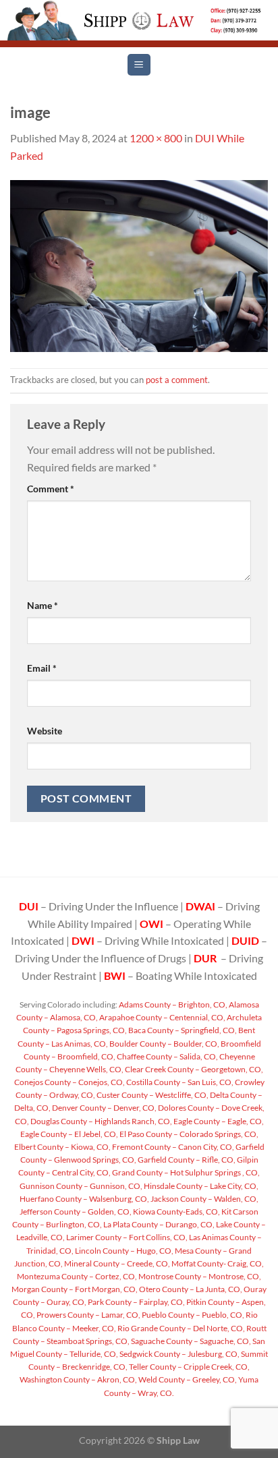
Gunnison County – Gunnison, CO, (81, 1186)
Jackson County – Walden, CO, (203, 1199)
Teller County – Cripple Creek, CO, (189, 1367)
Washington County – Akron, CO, (78, 1379)
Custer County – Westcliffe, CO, (151, 1095)
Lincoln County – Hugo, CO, (123, 1251)
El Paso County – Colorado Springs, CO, (188, 1134)
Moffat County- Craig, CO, (217, 1263)
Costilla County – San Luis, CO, (179, 1082)
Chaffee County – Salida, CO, (166, 1056)
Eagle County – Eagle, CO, (218, 1121)
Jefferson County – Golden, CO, (76, 1211)
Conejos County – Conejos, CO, (69, 1082)
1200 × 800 (156, 138)
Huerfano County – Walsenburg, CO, (84, 1199)
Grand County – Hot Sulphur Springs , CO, (185, 1172)
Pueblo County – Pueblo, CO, (192, 1315)
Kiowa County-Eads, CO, (176, 1211)
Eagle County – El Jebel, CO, (69, 1134)
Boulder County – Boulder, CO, (163, 1044)
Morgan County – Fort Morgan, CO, (74, 1289)
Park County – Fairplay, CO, (135, 1302)
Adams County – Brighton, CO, (172, 1004)
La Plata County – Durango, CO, (158, 1224)
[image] (139, 264)
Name (42, 605)
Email (42, 668)
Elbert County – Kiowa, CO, (62, 1147)
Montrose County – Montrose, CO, (199, 1276)
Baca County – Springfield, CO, (182, 1030)
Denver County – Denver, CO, (104, 1108)
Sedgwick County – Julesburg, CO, (179, 1354)
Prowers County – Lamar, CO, (87, 1315)
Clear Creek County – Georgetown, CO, (193, 1069)
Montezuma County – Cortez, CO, (77, 1276)
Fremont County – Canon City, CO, (172, 1147)
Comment (50, 488)
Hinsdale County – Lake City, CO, (200, 1186)
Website (44, 730)
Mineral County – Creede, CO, (116, 1263)
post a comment (177, 379)
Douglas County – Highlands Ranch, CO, (100, 1121)
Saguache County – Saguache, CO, (190, 1341)
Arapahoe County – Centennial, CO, (161, 1017)
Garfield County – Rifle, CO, (185, 1160)
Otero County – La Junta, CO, (190, 1289)
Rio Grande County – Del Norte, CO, (180, 1328)
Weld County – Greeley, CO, (187, 1379)
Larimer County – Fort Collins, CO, (126, 1237)
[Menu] (139, 65)
